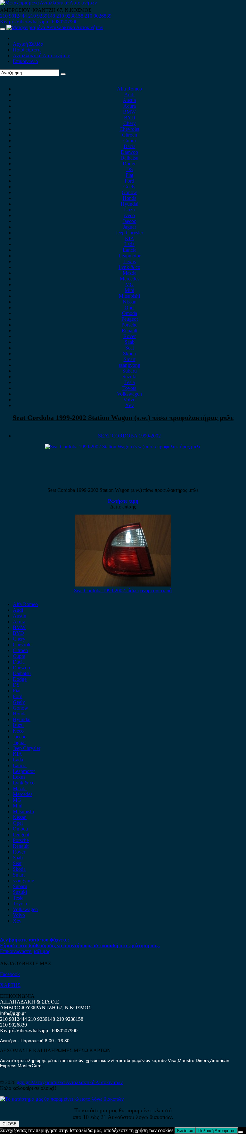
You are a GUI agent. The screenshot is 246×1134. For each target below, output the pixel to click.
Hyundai (129, 204)
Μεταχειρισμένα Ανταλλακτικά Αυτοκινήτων (77, 1082)
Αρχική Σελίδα (28, 44)
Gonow (129, 192)
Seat (129, 347)
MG (129, 284)
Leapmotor (130, 255)
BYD (129, 117)
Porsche (129, 324)
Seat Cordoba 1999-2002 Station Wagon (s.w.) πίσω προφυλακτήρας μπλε (123, 417)
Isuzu (129, 209)
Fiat (129, 175)
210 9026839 (98, 16)
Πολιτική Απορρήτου (216, 1130)
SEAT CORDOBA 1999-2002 (129, 435)
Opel (130, 307)
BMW (129, 111)
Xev (129, 405)
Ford (129, 181)
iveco (129, 215)
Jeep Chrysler (129, 232)
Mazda (129, 273)
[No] (240, 1132)
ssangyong (129, 365)
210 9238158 (70, 16)
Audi (129, 94)
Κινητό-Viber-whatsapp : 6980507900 (39, 21)
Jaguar (129, 227)
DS (129, 169)
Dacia (129, 146)
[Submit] (63, 74)
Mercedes (129, 278)
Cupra (129, 140)
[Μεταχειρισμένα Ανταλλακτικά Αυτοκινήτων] (62, 1099)
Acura (129, 106)
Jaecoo (129, 221)
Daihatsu (129, 158)
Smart (129, 359)
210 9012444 (13, 16)
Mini (129, 290)
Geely (129, 186)
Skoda (129, 353)
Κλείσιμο (185, 1130)
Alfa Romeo (129, 88)
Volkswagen (129, 394)
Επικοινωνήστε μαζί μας (25, 951)
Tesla (129, 382)
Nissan (129, 301)
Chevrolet (129, 129)
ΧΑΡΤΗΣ (10, 985)
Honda (129, 198)
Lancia (129, 250)
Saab (130, 342)
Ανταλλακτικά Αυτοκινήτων (41, 55)
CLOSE (10, 1124)
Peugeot (129, 319)
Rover (129, 336)
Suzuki (129, 376)
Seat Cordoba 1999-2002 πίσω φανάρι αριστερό (123, 590)
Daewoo (129, 152)
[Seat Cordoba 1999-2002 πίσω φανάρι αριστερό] (123, 584)
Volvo (129, 399)
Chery (129, 123)
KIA (129, 238)
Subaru (129, 371)
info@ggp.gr (13, 1013)
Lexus (129, 261)
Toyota (129, 388)
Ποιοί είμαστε (27, 49)
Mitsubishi (129, 296)
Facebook (10, 974)
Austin (129, 100)
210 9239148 (41, 16)
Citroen (129, 135)
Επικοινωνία (25, 61)
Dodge (129, 163)
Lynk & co (129, 267)
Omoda (129, 313)
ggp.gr (24, 1082)
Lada (129, 244)
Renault (129, 330)
